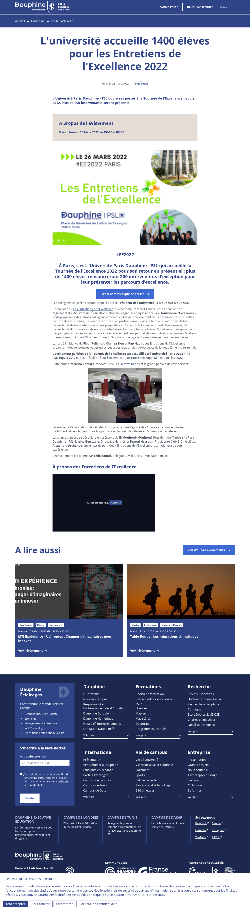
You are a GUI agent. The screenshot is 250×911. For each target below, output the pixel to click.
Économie (30, 718)
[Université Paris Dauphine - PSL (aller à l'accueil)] (42, 7)
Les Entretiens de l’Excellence (93, 309)
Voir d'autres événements (206, 550)
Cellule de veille (146, 780)
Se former (195, 790)
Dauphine (38, 21)
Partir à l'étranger (95, 775)
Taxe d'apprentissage (202, 775)
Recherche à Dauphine (203, 704)
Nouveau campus (95, 699)
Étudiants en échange (98, 770)
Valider (30, 798)
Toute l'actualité (62, 21)
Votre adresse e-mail (33, 756)
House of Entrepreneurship (102, 723)
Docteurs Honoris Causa (205, 699)
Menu (223, 7)
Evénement (141, 83)
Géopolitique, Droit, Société (41, 714)
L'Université (91, 694)
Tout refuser (41, 904)
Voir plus (88, 735)
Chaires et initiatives (202, 719)
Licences (141, 708)
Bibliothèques (145, 790)
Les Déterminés (125, 364)
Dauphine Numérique (98, 718)
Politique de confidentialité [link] (98, 904)
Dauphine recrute (200, 7)
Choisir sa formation (150, 694)
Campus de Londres (97, 780)
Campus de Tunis (95, 785)
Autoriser (116, 502)
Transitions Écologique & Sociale (44, 733)
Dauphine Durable (96, 713)
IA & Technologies (35, 728)
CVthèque (194, 709)
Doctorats (143, 723)
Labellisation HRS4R (201, 725)
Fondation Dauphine (97, 729)
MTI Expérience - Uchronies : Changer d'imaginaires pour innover (65, 638)
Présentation (92, 760)
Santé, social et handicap (153, 785)
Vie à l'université (147, 760)
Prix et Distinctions (201, 694)
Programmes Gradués (151, 729)
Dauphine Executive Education (33, 819)
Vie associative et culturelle (154, 765)
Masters (141, 713)
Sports (140, 775)
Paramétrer (64, 904)
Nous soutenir (198, 770)
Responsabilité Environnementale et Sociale (103, 706)
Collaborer (195, 785)
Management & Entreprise (41, 723)
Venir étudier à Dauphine (100, 765)
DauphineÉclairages (31, 691)
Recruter (194, 780)
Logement (143, 770)
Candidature (168, 7)
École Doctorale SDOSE (204, 714)
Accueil (20, 21)
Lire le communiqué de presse (122, 294)
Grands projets (198, 765)
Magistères (143, 718)
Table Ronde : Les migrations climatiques (164, 636)
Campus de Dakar (95, 790)
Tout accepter (15, 904)
